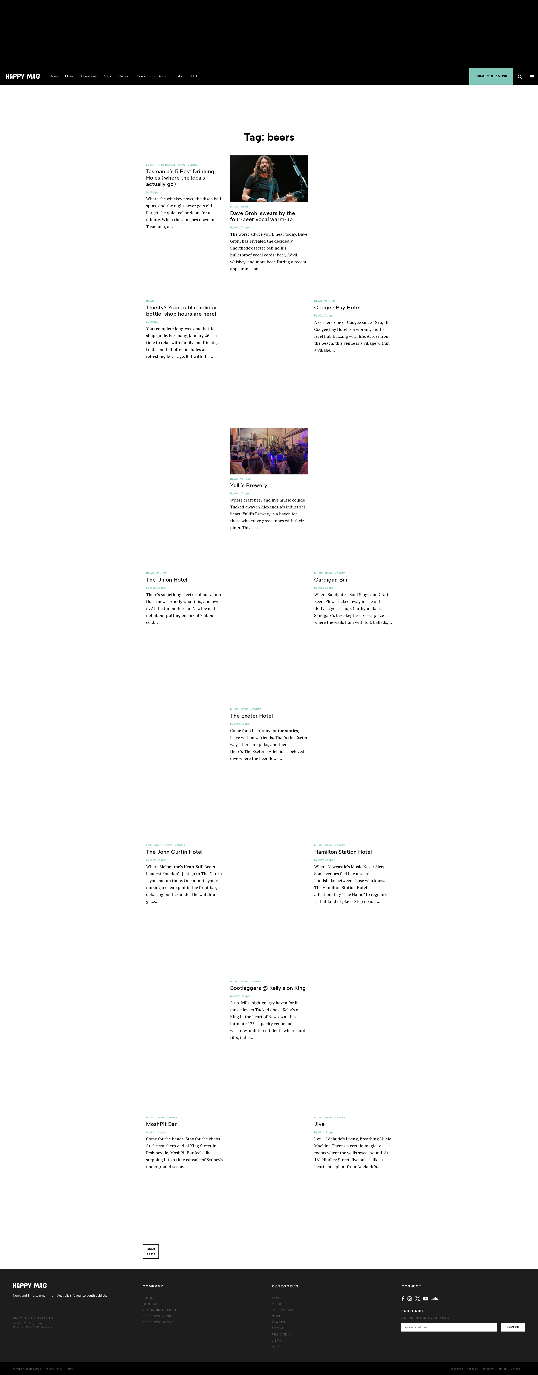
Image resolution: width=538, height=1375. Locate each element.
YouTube (472, 1368)
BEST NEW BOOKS (158, 1322)
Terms (70, 1368)
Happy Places (166, 164)
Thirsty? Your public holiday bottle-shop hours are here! (181, 310)
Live (149, 845)
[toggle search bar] (519, 76)
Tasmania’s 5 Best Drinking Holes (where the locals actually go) (180, 177)
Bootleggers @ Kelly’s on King (268, 988)
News (53, 76)
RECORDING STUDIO (160, 1310)
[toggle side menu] (531, 76)
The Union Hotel (166, 579)
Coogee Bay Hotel (337, 307)
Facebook (457, 1368)
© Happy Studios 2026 (27, 1368)
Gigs (107, 76)
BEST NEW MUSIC (157, 1316)
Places (123, 76)
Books (140, 76)
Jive (319, 1124)
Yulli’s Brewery (248, 485)
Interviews (89, 76)
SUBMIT (491, 76)
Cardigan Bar (331, 579)
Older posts (150, 1251)
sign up (512, 1327)
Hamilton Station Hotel (343, 851)
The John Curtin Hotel (174, 851)
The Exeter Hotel (251, 715)
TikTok (502, 1368)
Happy (154, 192)
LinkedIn (516, 1368)
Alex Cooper (242, 227)
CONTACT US (154, 1304)
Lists (178, 76)
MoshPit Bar (161, 1124)
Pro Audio (159, 76)
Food (150, 164)
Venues (193, 164)
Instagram (488, 1368)
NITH (193, 76)
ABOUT (148, 1298)
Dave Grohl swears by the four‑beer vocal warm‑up (262, 216)
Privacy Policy (53, 1368)
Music (69, 76)
